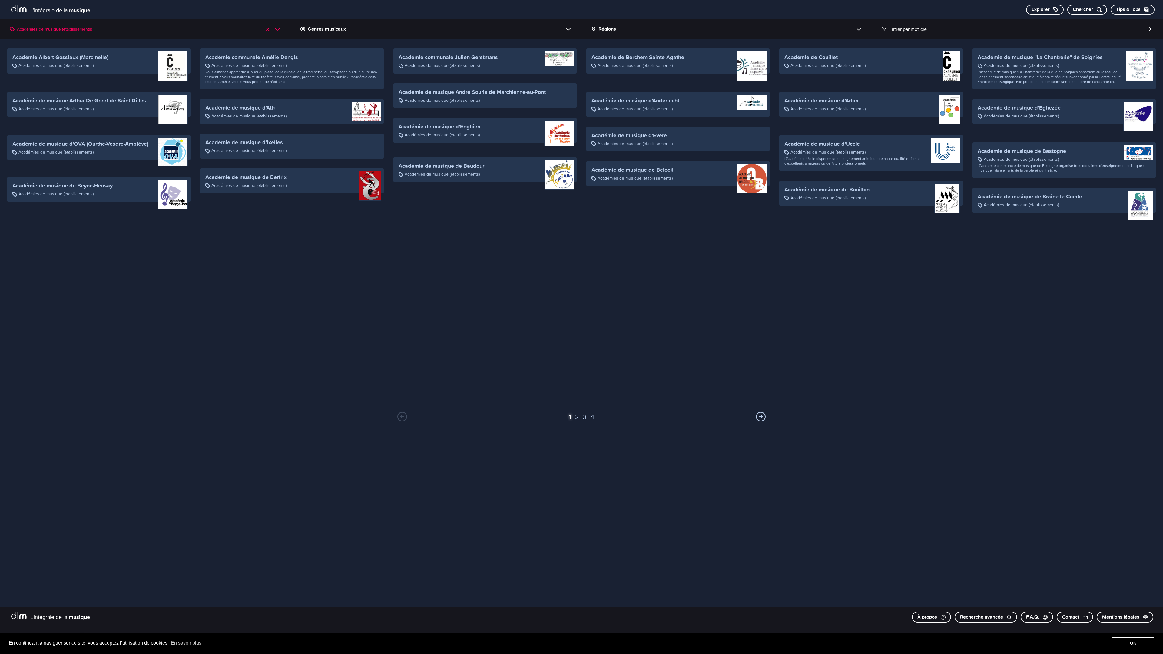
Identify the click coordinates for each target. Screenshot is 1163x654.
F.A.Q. (1033, 616)
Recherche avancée (982, 616)
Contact (1071, 616)
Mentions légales (1121, 616)
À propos (927, 616)
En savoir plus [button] (186, 643)
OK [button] (1133, 643)
